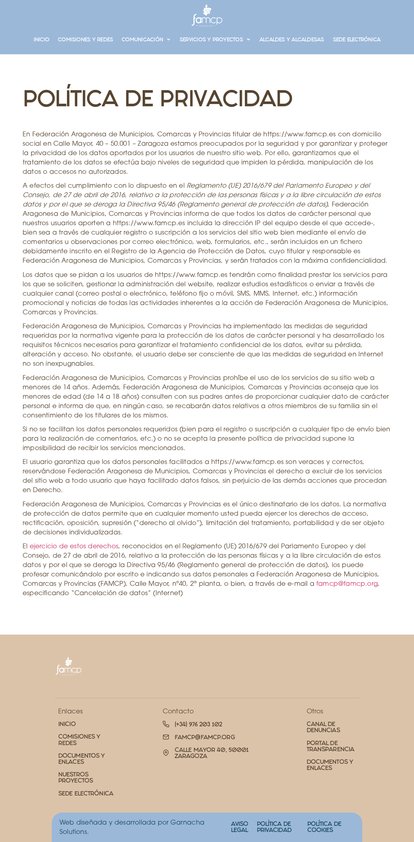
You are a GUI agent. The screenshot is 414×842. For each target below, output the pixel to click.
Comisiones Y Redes (85, 39)
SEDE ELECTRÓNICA (357, 39)
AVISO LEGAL (239, 827)
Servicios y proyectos (211, 39)
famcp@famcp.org (347, 583)
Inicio (41, 39)
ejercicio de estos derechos (74, 546)
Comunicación (142, 39)
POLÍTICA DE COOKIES (324, 827)
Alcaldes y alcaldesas (291, 39)
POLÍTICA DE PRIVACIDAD (274, 827)
